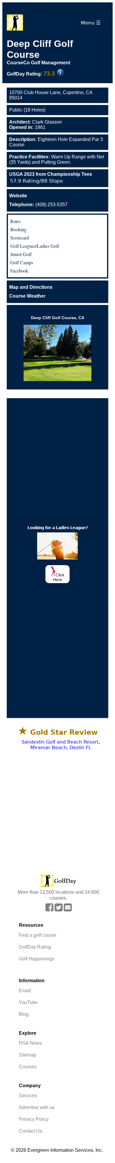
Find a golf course (37, 935)
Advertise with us (37, 1107)
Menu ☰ (92, 23)
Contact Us (30, 1131)
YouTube (28, 1002)
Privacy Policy (34, 1119)
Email (25, 990)
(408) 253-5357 (38, 204)
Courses (28, 1066)
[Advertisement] (57, 460)
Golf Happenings (36, 958)
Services (28, 1095)
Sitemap (27, 1054)
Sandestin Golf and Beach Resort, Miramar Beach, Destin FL (61, 744)
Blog (24, 1014)
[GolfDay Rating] (60, 72)
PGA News (30, 1043)
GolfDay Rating (35, 946)
